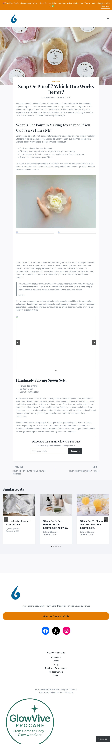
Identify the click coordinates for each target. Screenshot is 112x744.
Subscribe (75, 451)
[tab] (55, 370)
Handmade (56, 81)
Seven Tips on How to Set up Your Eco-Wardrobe (30, 470)
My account (56, 657)
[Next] (106, 519)
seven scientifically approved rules (84, 469)
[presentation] (19, 505)
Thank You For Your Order (56, 668)
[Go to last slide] (18, 342)
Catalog (56, 661)
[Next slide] (94, 342)
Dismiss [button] (105, 6)
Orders (56, 676)
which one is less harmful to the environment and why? (55, 524)
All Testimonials (56, 672)
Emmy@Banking (49, 97)
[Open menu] (109, 18)
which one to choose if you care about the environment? (93, 524)
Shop (56, 664)
